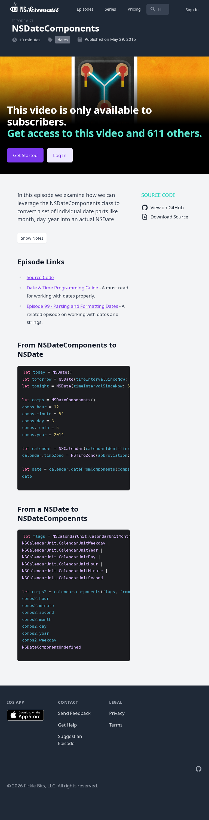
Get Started (25, 155)
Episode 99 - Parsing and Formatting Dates (72, 306)
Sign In (192, 9)
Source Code (40, 277)
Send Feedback (74, 713)
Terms (115, 725)
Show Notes (32, 238)
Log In (60, 155)
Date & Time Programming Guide (62, 287)
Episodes (85, 9)
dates (63, 39)
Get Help (67, 725)
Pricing (134, 9)
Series (110, 9)
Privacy (117, 713)
